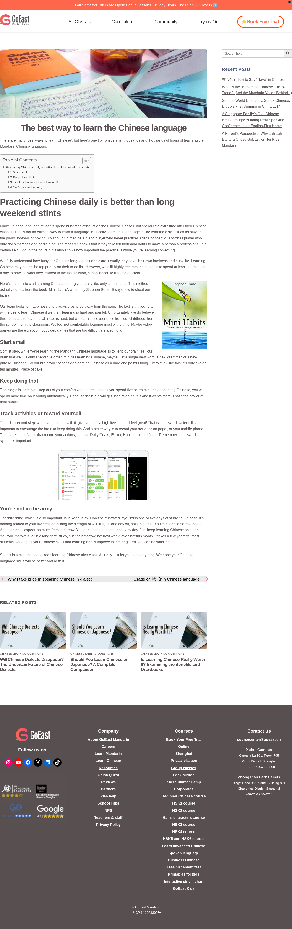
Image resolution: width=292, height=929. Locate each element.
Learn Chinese (108, 761)
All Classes (79, 21)
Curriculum (122, 21)
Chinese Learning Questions (21, 653)
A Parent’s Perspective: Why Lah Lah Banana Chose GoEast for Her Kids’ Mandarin (252, 139)
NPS (108, 810)
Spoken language (183, 853)
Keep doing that (23, 177)
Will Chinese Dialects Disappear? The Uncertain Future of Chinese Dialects (32, 664)
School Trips (108, 803)
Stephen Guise (98, 290)
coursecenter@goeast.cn (259, 739)
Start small (20, 172)
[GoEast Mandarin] (14, 19)
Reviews (108, 782)
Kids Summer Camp (183, 782)
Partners (108, 789)
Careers (108, 747)
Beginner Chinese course (184, 796)
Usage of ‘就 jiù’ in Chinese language (166, 579)
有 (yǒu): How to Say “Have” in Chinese (254, 79)
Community (165, 21)
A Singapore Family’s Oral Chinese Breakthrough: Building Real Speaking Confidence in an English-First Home (253, 120)
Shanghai (183, 754)
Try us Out (209, 21)
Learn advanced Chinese (183, 846)
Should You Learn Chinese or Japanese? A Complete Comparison (98, 664)
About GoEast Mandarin (108, 739)
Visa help (108, 796)
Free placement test (184, 867)
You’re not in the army (27, 187)
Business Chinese (184, 860)
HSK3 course (183, 825)
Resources (108, 768)
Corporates (183, 789)
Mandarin (7, 146)
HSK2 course (183, 810)
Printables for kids (183, 874)
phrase (5, 363)
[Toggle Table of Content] (84, 161)
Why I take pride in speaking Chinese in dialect (50, 579)
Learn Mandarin (108, 754)
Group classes (183, 768)
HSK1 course (183, 803)
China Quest (108, 775)
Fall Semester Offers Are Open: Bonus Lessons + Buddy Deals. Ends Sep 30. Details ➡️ (146, 5)
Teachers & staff (108, 818)
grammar (174, 357)
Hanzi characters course (184, 818)
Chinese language (31, 146)
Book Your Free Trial (183, 739)
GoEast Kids (184, 889)
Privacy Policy (108, 825)
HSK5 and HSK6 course (183, 839)
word (151, 357)
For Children (184, 775)
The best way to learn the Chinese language (104, 128)
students (47, 226)
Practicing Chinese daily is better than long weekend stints (48, 167)
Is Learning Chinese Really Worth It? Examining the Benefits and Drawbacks (173, 664)
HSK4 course (183, 832)
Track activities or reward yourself (35, 182)
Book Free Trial (263, 21)
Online (183, 747)
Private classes (184, 761)
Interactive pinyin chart (183, 881)
